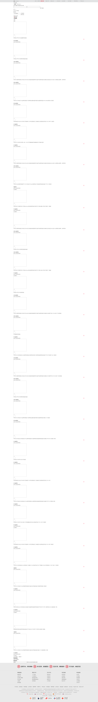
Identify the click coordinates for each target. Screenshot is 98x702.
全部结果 (15, 2)
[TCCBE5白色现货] (14, 627)
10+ (14, 124)
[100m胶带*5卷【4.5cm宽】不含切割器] (14, 374)
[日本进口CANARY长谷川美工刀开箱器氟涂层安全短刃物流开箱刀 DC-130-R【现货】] (20, 512)
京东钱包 (50, 695)
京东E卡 (78, 679)
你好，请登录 (37, 1)
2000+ (14, 82)
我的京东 (52, 1)
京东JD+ (78, 682)
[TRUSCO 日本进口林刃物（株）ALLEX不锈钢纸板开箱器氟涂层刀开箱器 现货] (20, 132)
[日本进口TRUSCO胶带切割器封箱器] (20, 48)
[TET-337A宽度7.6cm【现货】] (14, 353)
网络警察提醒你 (41, 698)
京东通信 (78, 680)
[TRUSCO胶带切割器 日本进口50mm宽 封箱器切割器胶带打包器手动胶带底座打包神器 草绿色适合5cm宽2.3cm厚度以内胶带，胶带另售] (20, 153)
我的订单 (47, 1)
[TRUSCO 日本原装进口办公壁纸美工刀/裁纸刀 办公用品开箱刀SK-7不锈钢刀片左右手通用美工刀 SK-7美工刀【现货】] (20, 555)
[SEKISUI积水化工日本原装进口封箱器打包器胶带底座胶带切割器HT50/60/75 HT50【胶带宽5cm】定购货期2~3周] (20, 597)
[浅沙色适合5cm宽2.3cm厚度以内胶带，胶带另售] (14, 226)
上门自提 (34, 674)
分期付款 (48, 677)
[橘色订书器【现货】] (14, 204)
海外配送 (34, 680)
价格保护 (63, 676)
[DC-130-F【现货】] (14, 457)
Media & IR (81, 686)
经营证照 (55, 692)
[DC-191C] (14, 478)
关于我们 (16, 686)
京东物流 (22, 13)
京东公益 (70, 686)
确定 (43, 8)
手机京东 (82, 1)
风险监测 (61, 686)
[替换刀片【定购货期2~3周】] (14, 648)
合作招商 (30, 686)
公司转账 (48, 680)
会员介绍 (19, 676)
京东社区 (57, 686)
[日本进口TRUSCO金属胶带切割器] (20, 27)
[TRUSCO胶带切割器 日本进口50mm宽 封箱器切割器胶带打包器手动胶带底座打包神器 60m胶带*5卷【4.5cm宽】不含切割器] (20, 303)
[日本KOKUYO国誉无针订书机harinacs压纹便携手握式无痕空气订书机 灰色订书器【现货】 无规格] (20, 260)
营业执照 (75, 692)
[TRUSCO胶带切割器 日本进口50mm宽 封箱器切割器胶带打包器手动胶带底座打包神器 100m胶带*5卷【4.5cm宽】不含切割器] (20, 365)
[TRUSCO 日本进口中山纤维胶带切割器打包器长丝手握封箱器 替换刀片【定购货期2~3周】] (20, 640)
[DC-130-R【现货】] (14, 520)
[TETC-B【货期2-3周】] (14, 499)
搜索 (28, 662)
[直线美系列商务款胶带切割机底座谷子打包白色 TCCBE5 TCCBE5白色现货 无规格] (20, 619)
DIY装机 (78, 676)
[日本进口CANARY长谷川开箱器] (20, 449)
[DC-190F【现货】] (14, 542)
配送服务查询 (34, 677)
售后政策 (63, 674)
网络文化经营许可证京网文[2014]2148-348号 (54, 690)
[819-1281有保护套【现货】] (14, 99)
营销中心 (39, 686)
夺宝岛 (78, 674)
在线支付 (48, 676)
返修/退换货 (64, 679)
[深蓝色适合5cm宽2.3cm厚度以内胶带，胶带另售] (14, 57)
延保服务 (78, 677)
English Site (75, 686)
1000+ (14, 61)
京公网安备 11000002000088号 (28, 689)
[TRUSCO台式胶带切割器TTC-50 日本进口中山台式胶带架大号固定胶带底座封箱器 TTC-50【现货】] (20, 174)
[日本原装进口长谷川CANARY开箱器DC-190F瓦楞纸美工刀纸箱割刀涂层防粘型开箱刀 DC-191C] (20, 470)
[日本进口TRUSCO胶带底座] (20, 282)
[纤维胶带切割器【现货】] (14, 584)
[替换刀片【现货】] (14, 416)
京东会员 (58, 1)
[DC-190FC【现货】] (14, 119)
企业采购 (63, 1)
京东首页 (17, 1)
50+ (14, 462)
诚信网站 (49, 698)
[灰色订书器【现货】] (14, 268)
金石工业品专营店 (16, 41)
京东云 (54, 695)
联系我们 (21, 686)
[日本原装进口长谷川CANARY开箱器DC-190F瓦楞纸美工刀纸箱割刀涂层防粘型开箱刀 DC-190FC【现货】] (20, 111)
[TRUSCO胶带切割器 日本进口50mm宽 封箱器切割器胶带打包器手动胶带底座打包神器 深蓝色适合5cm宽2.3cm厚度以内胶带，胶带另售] (20, 69)
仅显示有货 (15, 15)
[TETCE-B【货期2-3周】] (14, 437)
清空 (41, 8)
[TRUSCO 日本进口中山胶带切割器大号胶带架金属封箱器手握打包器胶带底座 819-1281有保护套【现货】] (20, 90)
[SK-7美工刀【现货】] (14, 563)
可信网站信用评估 (33, 698)
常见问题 (19, 679)
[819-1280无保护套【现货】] (14, 36)
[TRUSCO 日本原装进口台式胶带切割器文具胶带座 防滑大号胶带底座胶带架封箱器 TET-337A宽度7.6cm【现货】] (20, 345)
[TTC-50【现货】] (14, 182)
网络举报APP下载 (65, 698)
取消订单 (63, 680)
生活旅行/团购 (20, 677)
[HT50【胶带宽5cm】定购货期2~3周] (14, 605)
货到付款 (22, 14)
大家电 (18, 680)
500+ (14, 40)
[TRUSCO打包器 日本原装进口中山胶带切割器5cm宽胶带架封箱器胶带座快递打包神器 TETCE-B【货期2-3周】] (20, 428)
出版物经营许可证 (40, 690)
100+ (14, 295)
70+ (14, 209)
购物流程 (19, 674)
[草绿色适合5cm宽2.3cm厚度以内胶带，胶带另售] (14, 161)
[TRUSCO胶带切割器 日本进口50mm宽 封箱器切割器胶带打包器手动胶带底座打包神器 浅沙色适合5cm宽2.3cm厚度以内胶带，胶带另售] (20, 218)
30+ (14, 336)
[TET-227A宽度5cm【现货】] (14, 290)
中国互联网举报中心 (57, 698)
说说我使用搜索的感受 (33, 662)
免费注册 (42, 1)
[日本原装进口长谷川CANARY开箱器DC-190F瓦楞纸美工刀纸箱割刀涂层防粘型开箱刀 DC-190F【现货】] (20, 534)
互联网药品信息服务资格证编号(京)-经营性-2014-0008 (53, 689)
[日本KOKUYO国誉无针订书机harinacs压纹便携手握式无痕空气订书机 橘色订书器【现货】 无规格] (20, 196)
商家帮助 (34, 686)
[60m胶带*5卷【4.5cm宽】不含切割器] (14, 311)
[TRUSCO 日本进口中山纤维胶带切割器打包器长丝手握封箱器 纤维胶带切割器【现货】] (20, 576)
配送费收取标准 (35, 679)
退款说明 (63, 677)
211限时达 (34, 676)
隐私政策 (66, 686)
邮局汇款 (48, 679)
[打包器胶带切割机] (20, 324)
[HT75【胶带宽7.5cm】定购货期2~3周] (14, 332)
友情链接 (48, 686)
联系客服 (19, 682)
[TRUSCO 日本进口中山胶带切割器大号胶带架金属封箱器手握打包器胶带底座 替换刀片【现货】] (20, 407)
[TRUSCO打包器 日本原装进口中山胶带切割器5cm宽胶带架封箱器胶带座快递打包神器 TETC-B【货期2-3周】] (20, 491)
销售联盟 (52, 686)
